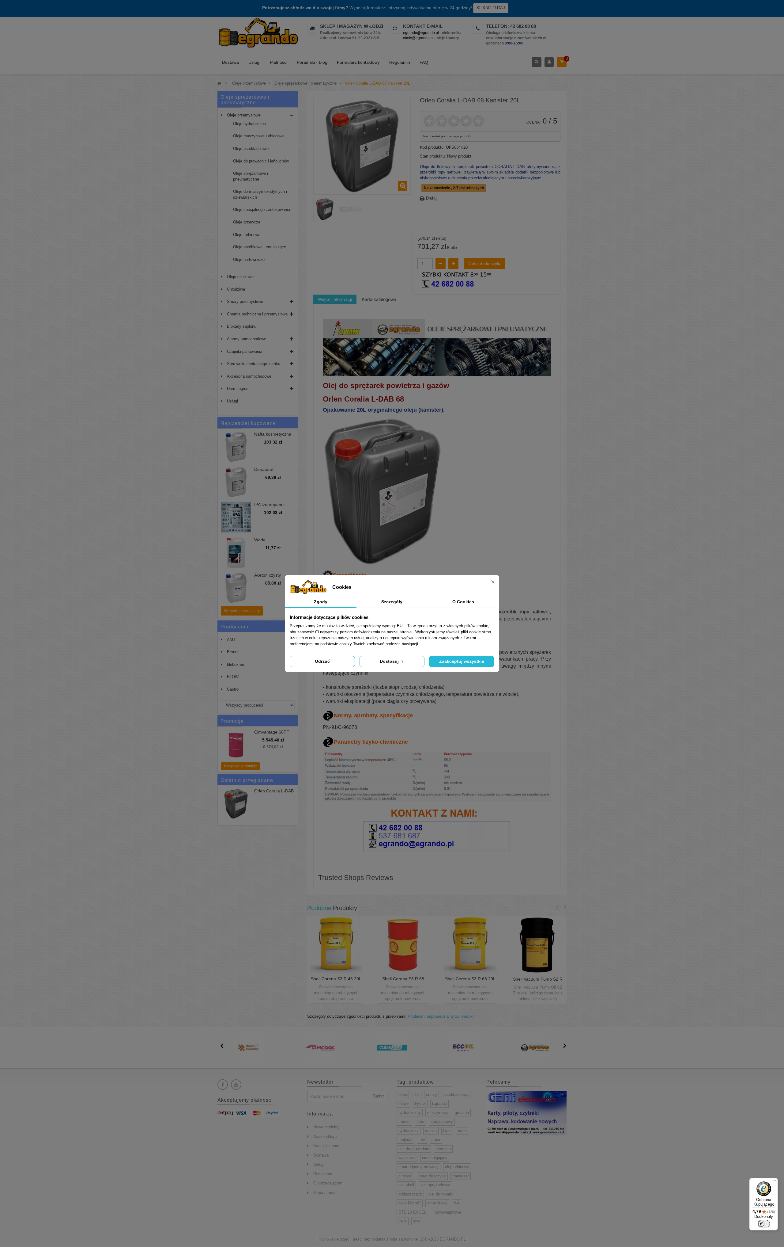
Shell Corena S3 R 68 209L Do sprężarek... (403, 981)
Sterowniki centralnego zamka (253, 363)
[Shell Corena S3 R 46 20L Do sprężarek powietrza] (336, 944)
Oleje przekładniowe (251, 148)
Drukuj (431, 198)
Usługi (254, 62)
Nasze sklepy (325, 1136)
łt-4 (456, 1203)
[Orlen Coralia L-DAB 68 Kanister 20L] (325, 209)
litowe (403, 1103)
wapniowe (407, 1157)
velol (402, 1221)
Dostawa (230, 62)
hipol (447, 1130)
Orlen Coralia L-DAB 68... (274, 793)
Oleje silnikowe (240, 276)
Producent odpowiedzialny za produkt (441, 1016)
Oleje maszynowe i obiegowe (259, 136)
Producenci (234, 626)
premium (443, 1148)
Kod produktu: (432, 147)
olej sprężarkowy (435, 1185)
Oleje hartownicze (249, 259)
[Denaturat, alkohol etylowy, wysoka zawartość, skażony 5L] (236, 482)
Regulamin (399, 62)
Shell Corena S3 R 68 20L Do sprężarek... (470, 981)
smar (436, 1139)
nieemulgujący (434, 1157)
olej (416, 1094)
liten (420, 1121)
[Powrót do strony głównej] (219, 83)
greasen (462, 1112)
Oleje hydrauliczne (249, 123)
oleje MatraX (409, 1203)
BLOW (233, 676)
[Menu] (774, 1181)
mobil (462, 1130)
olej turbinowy (457, 1167)
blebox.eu (235, 664)
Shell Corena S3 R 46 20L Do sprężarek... (336, 981)
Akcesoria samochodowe (249, 376)
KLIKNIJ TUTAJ (491, 8)
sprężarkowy (442, 1121)
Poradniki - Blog (312, 62)
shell (417, 1221)
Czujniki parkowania (244, 351)
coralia (431, 1130)
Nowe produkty (326, 1127)
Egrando (439, 1103)
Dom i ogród (237, 388)
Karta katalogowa (379, 299)
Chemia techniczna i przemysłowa (257, 314)
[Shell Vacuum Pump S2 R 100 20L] (538, 945)
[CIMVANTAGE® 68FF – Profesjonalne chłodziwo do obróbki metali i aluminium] (236, 745)
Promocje (232, 721)
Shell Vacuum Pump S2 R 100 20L (538, 981)
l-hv (422, 1139)
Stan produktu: (433, 156)
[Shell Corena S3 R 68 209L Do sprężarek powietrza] (403, 944)
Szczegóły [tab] (391, 601)
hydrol (420, 1103)
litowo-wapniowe (447, 1212)
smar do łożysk (432, 1176)
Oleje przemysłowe (244, 115)
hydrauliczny (409, 1112)
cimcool (405, 1176)
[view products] (249, 1047)
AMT (231, 639)
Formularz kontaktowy (358, 62)
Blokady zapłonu (241, 326)
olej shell (406, 1185)
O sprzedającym (327, 1183)
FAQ (424, 62)
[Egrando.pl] (257, 34)
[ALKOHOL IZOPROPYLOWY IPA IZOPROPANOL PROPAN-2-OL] (236, 517)
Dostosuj (390, 661)
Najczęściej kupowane (248, 423)
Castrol (233, 689)
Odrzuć (322, 661)
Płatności (278, 62)
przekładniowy (456, 1094)
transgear (460, 1176)
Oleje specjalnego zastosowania (261, 209)
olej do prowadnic (413, 1148)
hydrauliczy (408, 1130)
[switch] (764, 1223)
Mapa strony (324, 1192)
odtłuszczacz (410, 1194)
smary (431, 1094)
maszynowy (437, 1112)
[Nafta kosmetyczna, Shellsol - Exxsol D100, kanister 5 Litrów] (236, 447)
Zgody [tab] (320, 601)
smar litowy (437, 1203)
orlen (402, 1094)
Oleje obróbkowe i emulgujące (259, 247)
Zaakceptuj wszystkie (461, 661)
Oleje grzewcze (246, 222)
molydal (405, 1139)
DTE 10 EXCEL (412, 1212)
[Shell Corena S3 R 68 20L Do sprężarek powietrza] (470, 944)
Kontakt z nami (326, 1145)
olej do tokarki (440, 1194)
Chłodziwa (236, 289)
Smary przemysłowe (245, 301)
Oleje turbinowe (246, 234)
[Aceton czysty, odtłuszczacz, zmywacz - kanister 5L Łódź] (236, 588)
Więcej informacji (335, 299)
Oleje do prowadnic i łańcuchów (261, 161)
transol (404, 1121)
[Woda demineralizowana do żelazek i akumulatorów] (236, 553)
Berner (233, 652)
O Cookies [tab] (463, 601)
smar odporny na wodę (418, 1167)
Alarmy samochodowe (246, 339)
